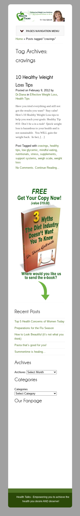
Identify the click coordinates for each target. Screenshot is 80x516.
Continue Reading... (47, 167)
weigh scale (45, 158)
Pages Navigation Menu (42, 31)
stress (34, 154)
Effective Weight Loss (43, 94)
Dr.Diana (21, 94)
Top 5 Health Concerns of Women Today (39, 321)
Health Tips (23, 98)
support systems (26, 158)
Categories (21, 389)
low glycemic (30, 150)
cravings (43, 145)
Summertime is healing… (30, 351)
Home (19, 39)
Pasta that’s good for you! (31, 345)
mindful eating (48, 150)
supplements (48, 154)
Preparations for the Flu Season (34, 328)
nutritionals (22, 154)
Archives (20, 372)
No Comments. (25, 167)
